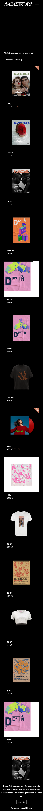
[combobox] (21, 60)
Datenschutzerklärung (21, 808)
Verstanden (21, 802)
